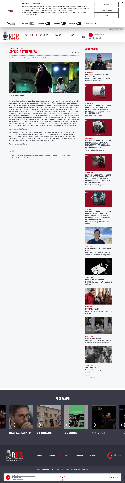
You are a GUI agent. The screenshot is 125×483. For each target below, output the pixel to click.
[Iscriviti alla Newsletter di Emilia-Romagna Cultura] (90, 38)
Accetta (106, 4)
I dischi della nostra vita (20, 433)
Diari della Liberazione (94, 280)
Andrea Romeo (66, 155)
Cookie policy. (67, 10)
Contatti (38, 469)
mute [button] (111, 477)
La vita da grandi (92, 309)
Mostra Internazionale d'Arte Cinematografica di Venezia (33, 155)
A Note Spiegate (98, 433)
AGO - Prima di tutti (93, 368)
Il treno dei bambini (93, 338)
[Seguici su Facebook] (93, 38)
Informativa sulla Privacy (73, 469)
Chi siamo (83, 36)
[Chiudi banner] (122, 2)
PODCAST (71, 35)
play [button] (62, 477)
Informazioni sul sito (48, 469)
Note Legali (60, 469)
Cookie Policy (85, 469)
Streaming (44, 35)
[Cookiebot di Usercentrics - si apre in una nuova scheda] (11, 23)
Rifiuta (106, 15)
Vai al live (116, 477)
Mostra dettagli (89, 23)
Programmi (29, 35)
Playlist (58, 35)
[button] (1, 418)
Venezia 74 (56, 155)
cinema (12, 155)
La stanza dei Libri (72, 433)
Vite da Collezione (44, 433)
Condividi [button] (76, 52)
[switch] (47, 23)
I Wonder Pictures (16, 158)
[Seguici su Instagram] (100, 38)
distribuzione (28, 158)
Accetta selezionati (106, 10)
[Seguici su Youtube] (96, 38)
